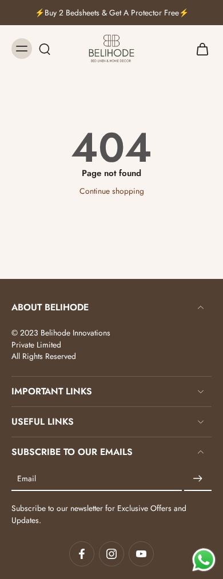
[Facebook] (81, 553)
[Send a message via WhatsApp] (203, 559)
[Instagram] (111, 553)
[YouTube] (141, 553)
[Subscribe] (198, 479)
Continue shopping (111, 191)
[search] (44, 48)
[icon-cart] (199, 48)
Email (26, 479)
